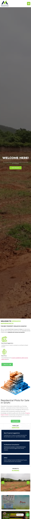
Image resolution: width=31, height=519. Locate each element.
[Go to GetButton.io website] (27, 517)
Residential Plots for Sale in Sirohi (15, 401)
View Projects (15, 167)
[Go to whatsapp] (27, 515)
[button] (28, 3)
